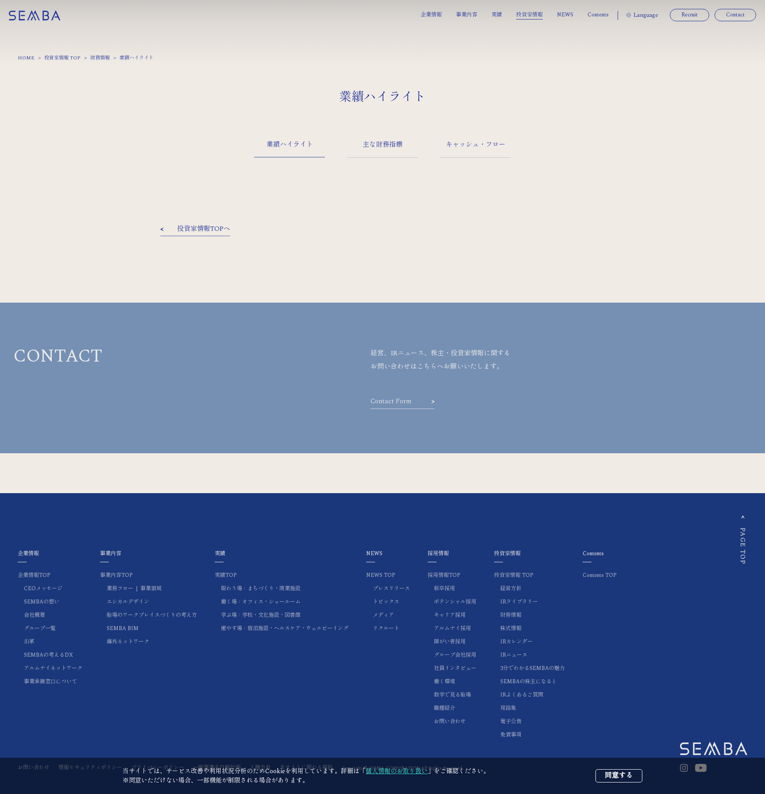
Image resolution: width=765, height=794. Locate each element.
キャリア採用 (450, 615)
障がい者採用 (450, 642)
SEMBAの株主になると (528, 681)
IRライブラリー (519, 602)
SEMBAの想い (41, 602)
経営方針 (511, 588)
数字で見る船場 (452, 695)
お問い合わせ (450, 721)
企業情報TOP (34, 575)
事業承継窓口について (50, 681)
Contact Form (391, 401)
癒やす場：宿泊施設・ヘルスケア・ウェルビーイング (284, 628)
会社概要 (34, 615)
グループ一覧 (40, 628)
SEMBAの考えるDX (48, 655)
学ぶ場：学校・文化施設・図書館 (261, 615)
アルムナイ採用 (452, 628)
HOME (26, 58)
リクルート (386, 628)
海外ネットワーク (128, 642)
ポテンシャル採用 (455, 602)
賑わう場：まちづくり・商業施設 (261, 588)
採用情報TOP (444, 575)
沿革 (29, 642)
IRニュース (513, 655)
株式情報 (511, 628)
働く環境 (444, 681)
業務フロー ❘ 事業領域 (134, 588)
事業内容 (466, 15)
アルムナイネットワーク (53, 668)
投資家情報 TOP (62, 58)
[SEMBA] (34, 15)
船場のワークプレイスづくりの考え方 (152, 615)
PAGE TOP (742, 546)
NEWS (565, 15)
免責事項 (511, 735)
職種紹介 (444, 708)
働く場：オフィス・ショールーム (261, 602)
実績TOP (226, 575)
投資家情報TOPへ (203, 229)
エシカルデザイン (128, 602)
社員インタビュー (455, 668)
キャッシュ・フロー (476, 145)
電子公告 (511, 721)
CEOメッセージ (43, 588)
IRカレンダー (516, 642)
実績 (496, 15)
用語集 (508, 708)
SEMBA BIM (123, 628)
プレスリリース (391, 588)
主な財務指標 (382, 145)
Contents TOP (600, 575)
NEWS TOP (380, 575)
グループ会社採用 (455, 655)
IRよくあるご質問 (521, 695)
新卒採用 (444, 588)
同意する (619, 775)
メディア (383, 615)
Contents (598, 15)
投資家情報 (529, 15)
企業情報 (431, 15)
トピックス (386, 602)
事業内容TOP (116, 575)
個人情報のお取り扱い (397, 771)
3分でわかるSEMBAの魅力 (532, 668)
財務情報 (100, 58)
